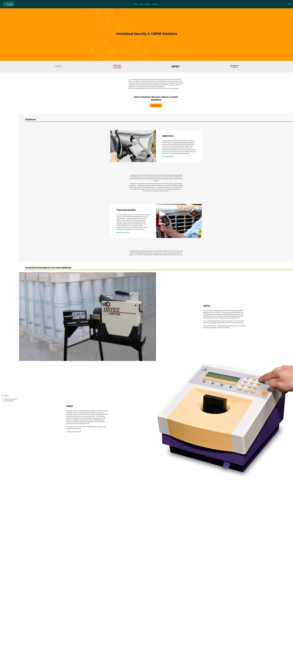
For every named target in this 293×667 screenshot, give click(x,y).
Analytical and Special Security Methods (10, 400)
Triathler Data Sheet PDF (73, 431)
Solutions (6, 396)
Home (136, 4)
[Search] (289, 4)
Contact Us (155, 4)
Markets (147, 4)
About (141, 4)
